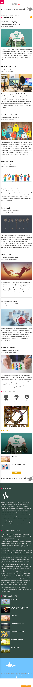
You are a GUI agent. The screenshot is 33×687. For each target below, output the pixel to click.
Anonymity (5, 26)
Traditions (10, 26)
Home (2, 15)
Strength (29, 673)
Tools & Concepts (9, 15)
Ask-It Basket (11, 71)
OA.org (20, 675)
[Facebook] (16, 677)
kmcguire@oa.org (6, 24)
